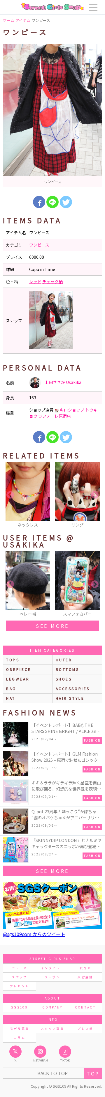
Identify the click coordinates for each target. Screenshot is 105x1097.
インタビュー (52, 968)
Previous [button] (10, 495)
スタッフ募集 (52, 1028)
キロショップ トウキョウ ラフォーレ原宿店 (63, 413)
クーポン (52, 977)
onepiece (18, 669)
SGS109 (19, 1007)
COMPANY (52, 1007)
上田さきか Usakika (62, 382)
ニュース (19, 968)
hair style (70, 698)
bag (11, 688)
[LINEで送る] (52, 202)
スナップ (19, 977)
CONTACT (85, 1007)
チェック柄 (52, 281)
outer (64, 659)
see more (52, 625)
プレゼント (19, 986)
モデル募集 (19, 1028)
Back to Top (52, 1073)
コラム (19, 1037)
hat (10, 698)
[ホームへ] (52, 6)
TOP (93, 1073)
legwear (17, 678)
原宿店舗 (85, 977)
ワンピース (39, 245)
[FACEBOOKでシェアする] (39, 202)
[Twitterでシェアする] (66, 202)
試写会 (85, 968)
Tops (12, 659)
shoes (64, 678)
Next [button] (94, 495)
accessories (73, 688)
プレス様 (85, 1028)
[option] (52, 115)
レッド (35, 281)
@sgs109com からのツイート (34, 934)
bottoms (67, 669)
